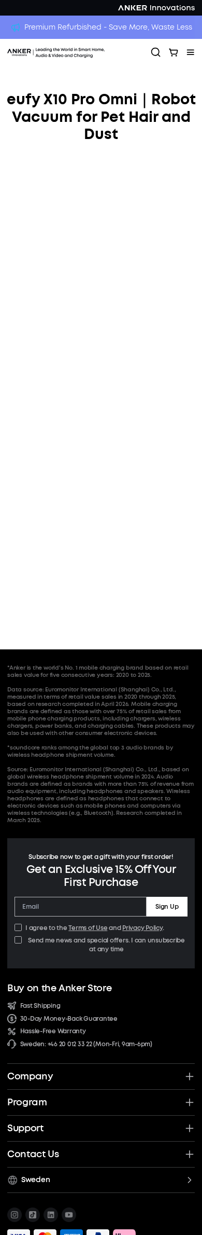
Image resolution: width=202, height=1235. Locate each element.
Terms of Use (87, 928)
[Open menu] (190, 52)
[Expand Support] (189, 1128)
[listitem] (14, 1215)
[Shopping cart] (173, 52)
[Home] (75, 52)
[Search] (156, 52)
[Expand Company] (189, 1076)
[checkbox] (18, 927)
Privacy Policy (142, 928)
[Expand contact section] (189, 1154)
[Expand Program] (189, 1102)
